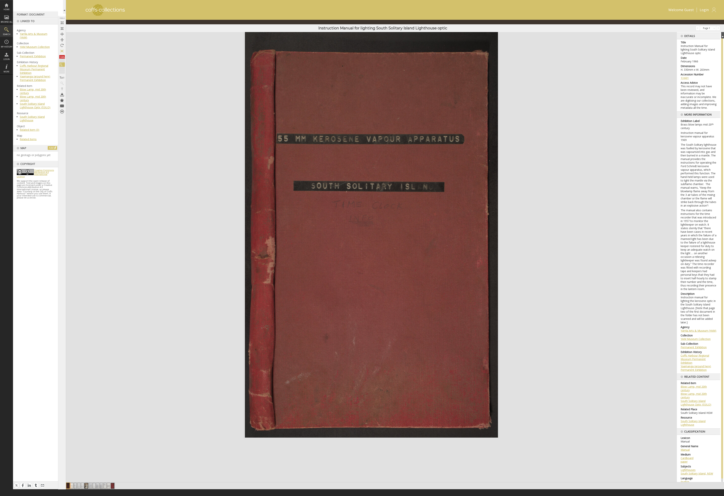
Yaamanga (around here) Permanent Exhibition (35, 78)
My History (6, 46)
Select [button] (714, 28)
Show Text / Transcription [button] (62, 77)
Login (6, 59)
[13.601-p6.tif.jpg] (86, 486)
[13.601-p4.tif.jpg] (78, 486)
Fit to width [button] (62, 34)
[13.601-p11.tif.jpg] (105, 486)
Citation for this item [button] (62, 111)
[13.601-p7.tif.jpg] (90, 486)
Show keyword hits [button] (62, 83)
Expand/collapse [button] (722, 35)
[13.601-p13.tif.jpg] (112, 486)
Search (6, 34)
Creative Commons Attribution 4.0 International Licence (35, 173)
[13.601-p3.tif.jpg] (75, 486)
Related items (28, 139)
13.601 (685, 78)
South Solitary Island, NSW (697, 473)
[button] (62, 64)
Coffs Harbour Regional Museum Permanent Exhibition (34, 69)
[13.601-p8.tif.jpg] (94, 486)
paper (684, 461)
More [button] (6, 71)
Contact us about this (62, 106)
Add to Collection (62, 100)
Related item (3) (29, 130)
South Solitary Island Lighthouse (32, 118)
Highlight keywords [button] (62, 89)
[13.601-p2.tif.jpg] (71, 486)
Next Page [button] (718, 28)
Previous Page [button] (698, 28)
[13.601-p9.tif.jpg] (97, 486)
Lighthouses (688, 470)
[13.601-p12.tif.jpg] (108, 486)
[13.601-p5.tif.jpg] (82, 486)
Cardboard (687, 458)
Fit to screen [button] (62, 28)
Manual (685, 450)
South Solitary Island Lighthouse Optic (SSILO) (35, 105)
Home (7, 9)
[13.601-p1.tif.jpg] (68, 486)
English (685, 482)
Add (51, 147)
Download (62, 94)
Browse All (6, 22)
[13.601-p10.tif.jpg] (101, 486)
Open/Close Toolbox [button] (64, 7)
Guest (689, 10)
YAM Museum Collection (35, 47)
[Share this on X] (16, 483)
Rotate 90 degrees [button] (62, 45)
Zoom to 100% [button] (62, 51)
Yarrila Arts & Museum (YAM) (698, 330)
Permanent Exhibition (33, 56)
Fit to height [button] (62, 40)
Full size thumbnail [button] (62, 23)
